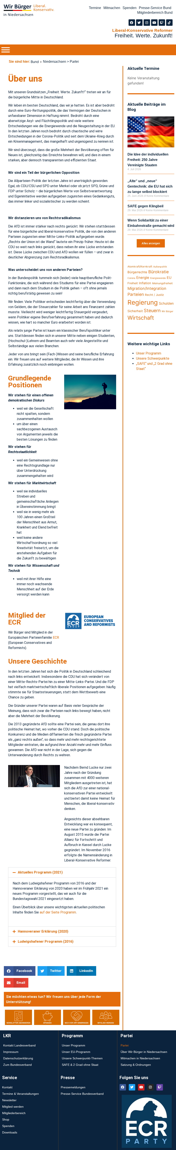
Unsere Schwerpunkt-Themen (82, 1058)
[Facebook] (132, 22)
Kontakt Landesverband (19, 1045)
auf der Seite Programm (58, 912)
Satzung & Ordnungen (136, 1064)
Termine (95, 8)
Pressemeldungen (73, 1087)
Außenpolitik (160, 266)
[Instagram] (147, 22)
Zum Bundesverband (17, 1064)
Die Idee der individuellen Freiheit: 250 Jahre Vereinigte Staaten (147, 160)
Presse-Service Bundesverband (82, 1093)
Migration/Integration (146, 288)
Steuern (152, 310)
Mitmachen (111, 8)
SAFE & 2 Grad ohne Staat (80, 1064)
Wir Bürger (167, 311)
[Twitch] (162, 22)
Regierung (142, 302)
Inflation (145, 283)
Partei (125, 1045)
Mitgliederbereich (14, 1113)
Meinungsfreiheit (162, 283)
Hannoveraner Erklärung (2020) (43, 931)
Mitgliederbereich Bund (155, 12)
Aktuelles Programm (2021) (40, 872)
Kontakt (7, 1087)
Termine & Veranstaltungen (20, 1093)
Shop (5, 1119)
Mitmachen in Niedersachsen (140, 1058)
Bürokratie (158, 271)
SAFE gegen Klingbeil (145, 206)
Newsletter (9, 1100)
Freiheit (132, 283)
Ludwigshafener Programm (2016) (45, 941)
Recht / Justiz (154, 294)
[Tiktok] (169, 22)
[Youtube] (154, 22)
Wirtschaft (140, 318)
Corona (131, 278)
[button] (62, 872)
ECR (56, 637)
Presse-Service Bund (155, 8)
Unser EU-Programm (76, 1052)
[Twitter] (139, 22)
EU (169, 278)
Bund (35, 62)
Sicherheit (135, 311)
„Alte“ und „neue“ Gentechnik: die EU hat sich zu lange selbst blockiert (150, 186)
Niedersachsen (54, 61)
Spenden (130, 8)
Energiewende (158, 278)
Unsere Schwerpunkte (152, 358)
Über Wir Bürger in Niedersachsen (144, 1052)
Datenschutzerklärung (18, 1058)
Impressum (10, 1052)
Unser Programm (148, 353)
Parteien (135, 294)
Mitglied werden (13, 1106)
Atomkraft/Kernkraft (139, 266)
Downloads (9, 1132)
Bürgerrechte (137, 272)
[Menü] (5, 49)
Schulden (166, 303)
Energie (142, 277)
